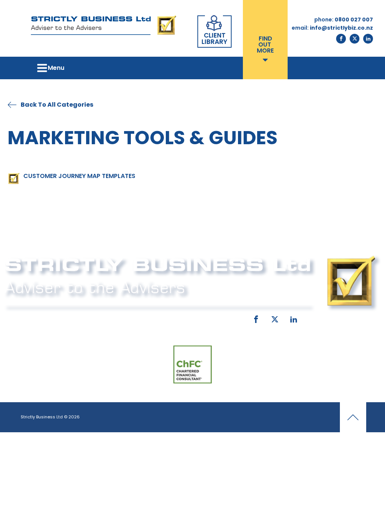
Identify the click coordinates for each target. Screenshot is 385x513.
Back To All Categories (57, 104)
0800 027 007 (63, 317)
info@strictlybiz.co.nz (190, 317)
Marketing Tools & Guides (142, 137)
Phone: (23, 317)
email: (135, 317)
